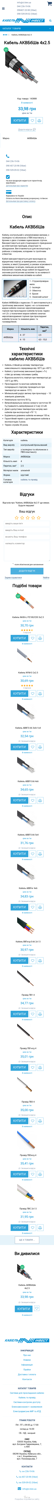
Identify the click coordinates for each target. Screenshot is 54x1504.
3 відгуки (27, 632)
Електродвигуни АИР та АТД (27, 1411)
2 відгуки (27, 688)
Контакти (27, 1379)
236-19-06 (23, 6)
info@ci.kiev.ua (29, 1489)
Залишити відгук (28, 741)
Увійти (46, 577)
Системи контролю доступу (27, 1402)
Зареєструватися (13, 577)
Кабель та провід (27, 1397)
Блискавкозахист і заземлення (27, 1407)
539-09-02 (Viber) (27, 14)
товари (29, 1240)
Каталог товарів (12, 28)
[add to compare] (39, 120)
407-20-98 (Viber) (27, 10)
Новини (27, 1360)
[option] (27, 70)
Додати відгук (25, 129)
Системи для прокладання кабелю (27, 1393)
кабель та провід (29, 479)
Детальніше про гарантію (17, 186)
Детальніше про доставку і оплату (20, 201)
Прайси (27, 1369)
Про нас (27, 1355)
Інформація (27, 1365)
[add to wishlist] (32, 120)
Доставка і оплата (27, 1374)
